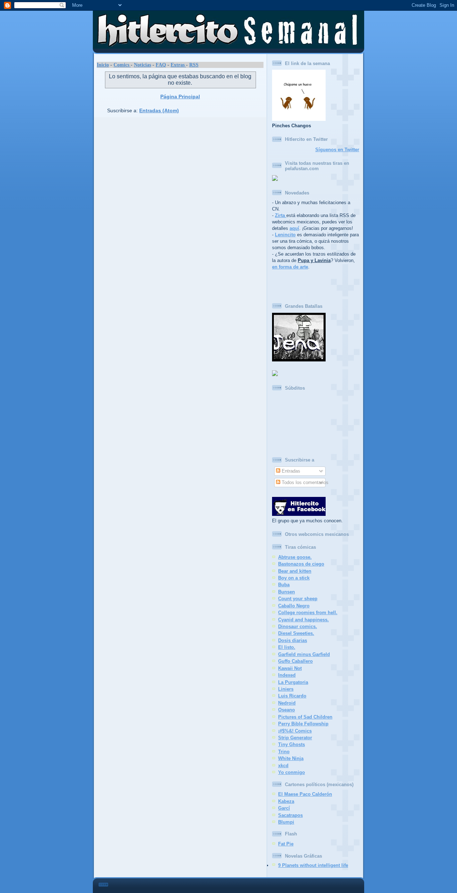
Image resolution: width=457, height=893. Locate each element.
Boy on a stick (294, 578)
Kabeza (286, 801)
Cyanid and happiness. (303, 619)
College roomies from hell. (307, 612)
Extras (178, 65)
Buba (284, 584)
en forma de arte (290, 267)
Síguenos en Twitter (337, 149)
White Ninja (290, 758)
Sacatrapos (290, 815)
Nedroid (287, 703)
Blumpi (286, 822)
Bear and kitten (294, 571)
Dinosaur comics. (297, 626)
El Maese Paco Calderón (305, 794)
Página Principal (180, 96)
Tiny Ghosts (291, 744)
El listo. (286, 647)
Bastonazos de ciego (301, 564)
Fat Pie (285, 844)
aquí (294, 228)
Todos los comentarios (304, 482)
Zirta (280, 215)
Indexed (287, 675)
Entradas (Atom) (159, 110)
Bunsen (286, 591)
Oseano (286, 709)
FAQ (161, 65)
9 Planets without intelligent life (313, 865)
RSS (194, 65)
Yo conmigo (291, 772)
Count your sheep (297, 598)
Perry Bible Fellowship (303, 723)
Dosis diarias (292, 640)
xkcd (283, 765)
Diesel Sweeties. (296, 633)
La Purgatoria (293, 682)
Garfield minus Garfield (304, 654)
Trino (284, 751)
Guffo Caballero (295, 661)
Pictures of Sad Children (305, 717)
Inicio (103, 65)
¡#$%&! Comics (295, 731)
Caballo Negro (294, 605)
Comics (122, 65)
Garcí (284, 808)
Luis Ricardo (292, 696)
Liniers (285, 689)
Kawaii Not (290, 668)
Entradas (290, 471)
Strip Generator (295, 737)
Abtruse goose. (295, 557)
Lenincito (285, 234)
